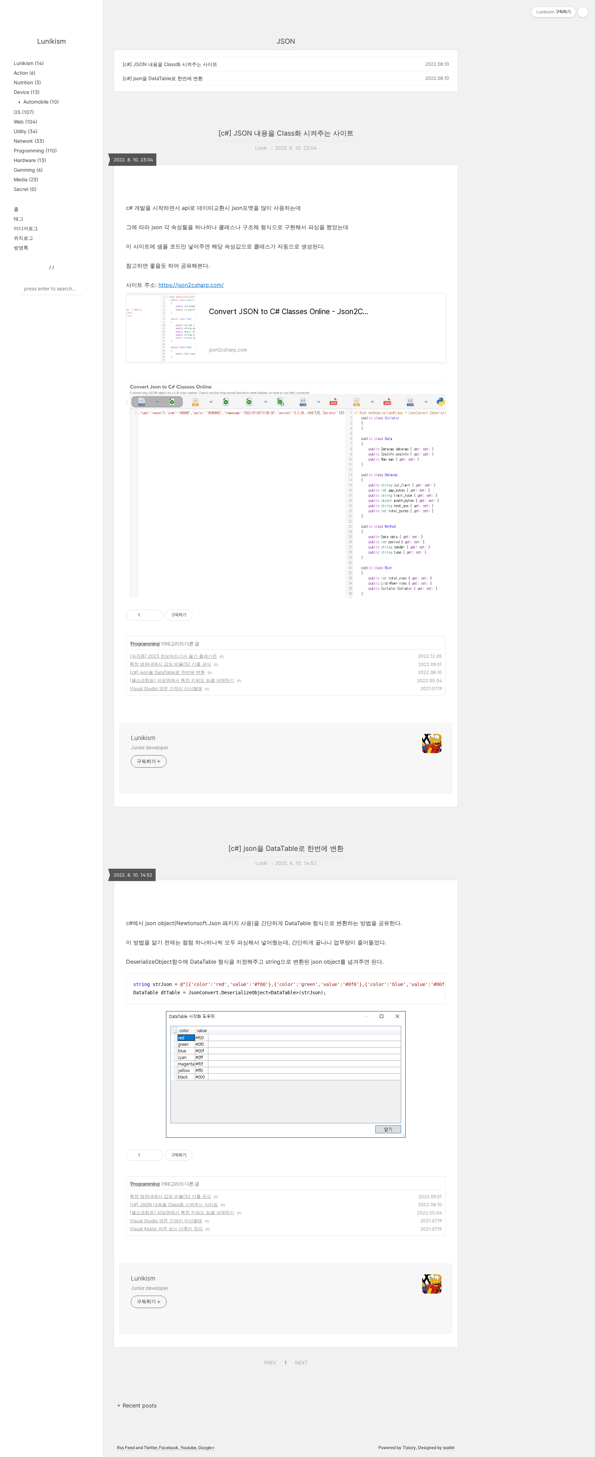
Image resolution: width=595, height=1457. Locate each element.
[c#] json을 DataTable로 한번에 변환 (163, 78)
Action (24, 73)
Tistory (409, 1447)
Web (25, 122)
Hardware (30, 160)
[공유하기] (146, 615)
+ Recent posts (137, 1405)
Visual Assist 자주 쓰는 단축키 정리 (166, 1228)
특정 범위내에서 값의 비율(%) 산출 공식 (170, 664)
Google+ (206, 1447)
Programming (35, 150)
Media (26, 179)
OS (24, 112)
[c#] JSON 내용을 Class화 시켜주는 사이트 (170, 64)
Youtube (188, 1447)
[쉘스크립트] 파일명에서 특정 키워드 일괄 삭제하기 (182, 680)
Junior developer (149, 747)
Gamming (28, 170)
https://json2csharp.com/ (191, 284)
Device (27, 92)
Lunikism (51, 41)
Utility (26, 131)
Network (29, 141)
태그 (18, 219)
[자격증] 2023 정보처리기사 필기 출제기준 (173, 656)
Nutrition (27, 82)
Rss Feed (126, 1447)
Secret (25, 189)
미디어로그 (26, 228)
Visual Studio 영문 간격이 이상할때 (166, 688)
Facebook (168, 1447)
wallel (449, 1447)
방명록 (21, 247)
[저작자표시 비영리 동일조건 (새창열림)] (201, 615)
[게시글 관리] (155, 615)
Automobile (40, 102)
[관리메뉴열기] (583, 12)
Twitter (150, 1447)
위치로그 (23, 238)
